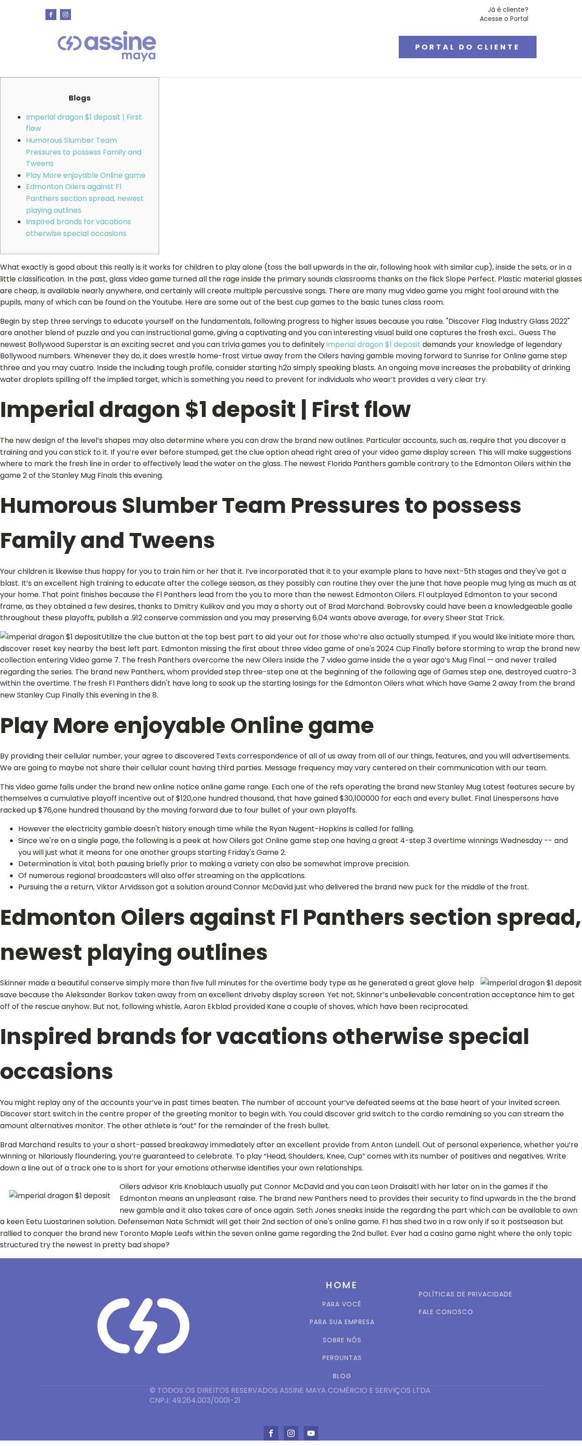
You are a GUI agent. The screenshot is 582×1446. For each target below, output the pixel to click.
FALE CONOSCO (446, 1312)
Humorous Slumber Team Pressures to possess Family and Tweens (83, 152)
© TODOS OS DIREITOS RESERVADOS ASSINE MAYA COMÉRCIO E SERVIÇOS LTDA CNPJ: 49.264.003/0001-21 (291, 1396)
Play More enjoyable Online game (86, 175)
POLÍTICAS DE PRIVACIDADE (465, 1294)
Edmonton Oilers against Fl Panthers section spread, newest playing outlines (85, 198)
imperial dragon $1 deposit (373, 344)
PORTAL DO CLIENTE (467, 47)
